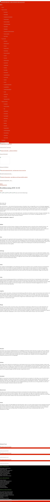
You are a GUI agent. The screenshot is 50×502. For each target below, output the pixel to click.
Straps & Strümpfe (3, 486)
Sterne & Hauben (6, 33)
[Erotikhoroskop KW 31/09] (25, 459)
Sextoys (5, 82)
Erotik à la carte (6, 19)
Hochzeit (5, 55)
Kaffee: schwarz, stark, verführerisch (6, 470)
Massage (5, 123)
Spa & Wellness (6, 132)
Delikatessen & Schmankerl (8, 16)
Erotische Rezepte (6, 21)
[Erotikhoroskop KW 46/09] (25, 446)
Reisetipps (5, 125)
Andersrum (5, 41)
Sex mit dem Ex (2, 485)
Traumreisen (6, 135)
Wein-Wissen (6, 36)
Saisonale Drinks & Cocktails (5, 471)
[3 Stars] (8, 192)
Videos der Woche (6, 99)
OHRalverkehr (6, 65)
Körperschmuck (6, 60)
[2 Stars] (5, 192)
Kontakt (5, 501)
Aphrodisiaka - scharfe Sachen (5, 468)
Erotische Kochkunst (3, 469)
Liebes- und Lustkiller (3, 484)
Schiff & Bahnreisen (7, 130)
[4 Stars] (12, 192)
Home (3, 7)
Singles (5, 91)
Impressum (1, 501)
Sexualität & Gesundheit (7, 84)
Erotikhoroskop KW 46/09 (4, 450)
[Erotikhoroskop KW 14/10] (25, 453)
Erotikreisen (6, 103)
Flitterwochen (6, 111)
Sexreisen (1, 497)
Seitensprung (6, 72)
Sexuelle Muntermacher (7, 89)
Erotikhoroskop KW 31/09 (4, 463)
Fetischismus (6, 50)
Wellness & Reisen (5, 101)
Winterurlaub (6, 137)
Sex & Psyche (6, 77)
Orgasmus (5, 67)
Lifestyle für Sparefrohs (4, 495)
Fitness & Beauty (6, 106)
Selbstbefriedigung (7, 74)
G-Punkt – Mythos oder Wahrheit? (6, 481)
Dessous (5, 45)
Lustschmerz (6, 62)
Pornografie (5, 70)
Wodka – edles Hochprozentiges (5, 475)
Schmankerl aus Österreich (4, 472)
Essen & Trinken (4, 9)
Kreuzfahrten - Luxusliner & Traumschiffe (7, 494)
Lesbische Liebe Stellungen (4, 482)
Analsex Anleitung (3, 479)
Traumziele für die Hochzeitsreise (6, 499)
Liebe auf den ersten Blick (4, 483)
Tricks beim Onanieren (4, 487)
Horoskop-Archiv (3, 185)
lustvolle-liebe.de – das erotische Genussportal (6, 500)
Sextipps (5, 79)
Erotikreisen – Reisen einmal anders (6, 492)
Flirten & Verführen (7, 53)
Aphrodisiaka (6, 14)
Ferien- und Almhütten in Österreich (6, 493)
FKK (4, 108)
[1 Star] (1, 192)
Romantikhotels (6, 128)
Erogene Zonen (6, 48)
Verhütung (5, 96)
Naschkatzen (6, 26)
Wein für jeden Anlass (4, 474)
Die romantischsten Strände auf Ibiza (6, 491)
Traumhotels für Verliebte (4, 498)
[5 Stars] (15, 192)
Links (7, 501)
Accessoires (6, 12)
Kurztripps (5, 120)
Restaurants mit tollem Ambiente (9, 31)
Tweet (1, 190)
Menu (1, 4)
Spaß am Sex (6, 94)
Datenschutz (10, 501)
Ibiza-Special (6, 118)
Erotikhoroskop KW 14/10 (4, 457)
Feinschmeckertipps (7, 24)
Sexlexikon (3, 140)
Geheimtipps (6, 113)
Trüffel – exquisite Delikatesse (5, 473)
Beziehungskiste (6, 43)
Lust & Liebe (4, 38)
